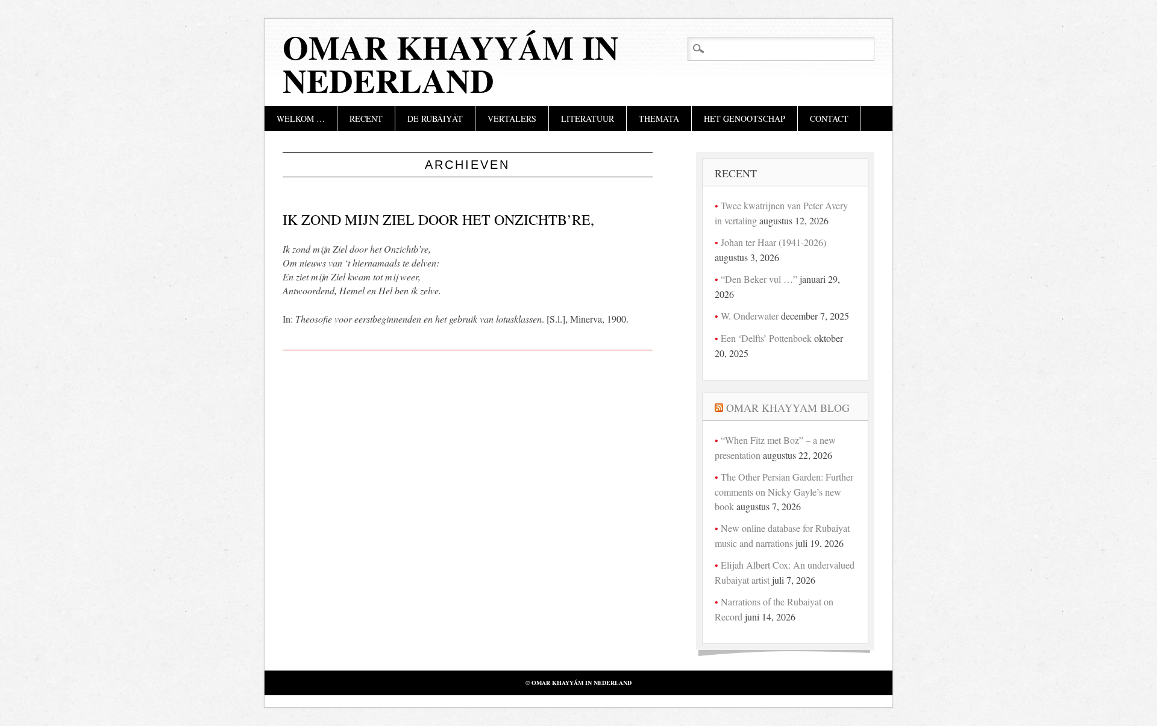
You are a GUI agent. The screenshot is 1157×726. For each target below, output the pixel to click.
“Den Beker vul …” (759, 279)
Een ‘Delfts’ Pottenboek (766, 338)
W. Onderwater (750, 315)
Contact (829, 118)
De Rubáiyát (435, 118)
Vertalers (512, 118)
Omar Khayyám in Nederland (451, 63)
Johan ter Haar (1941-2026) (773, 242)
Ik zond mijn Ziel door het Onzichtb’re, (438, 219)
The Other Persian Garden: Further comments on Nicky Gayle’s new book (784, 491)
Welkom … (301, 118)
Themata (659, 118)
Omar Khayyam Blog (788, 407)
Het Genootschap (744, 118)
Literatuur (587, 118)
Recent (366, 118)
